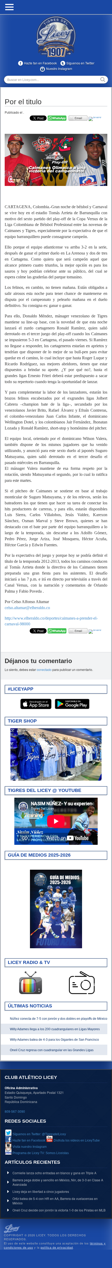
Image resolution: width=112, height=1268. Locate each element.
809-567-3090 (15, 1111)
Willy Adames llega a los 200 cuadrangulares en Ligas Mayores (55, 1029)
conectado (44, 669)
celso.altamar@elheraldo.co (27, 607)
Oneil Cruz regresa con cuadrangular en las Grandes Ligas (52, 1050)
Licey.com (56, 36)
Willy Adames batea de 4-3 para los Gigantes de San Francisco (54, 1039)
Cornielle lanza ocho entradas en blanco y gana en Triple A (54, 1173)
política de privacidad (57, 1247)
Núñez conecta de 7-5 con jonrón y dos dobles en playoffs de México (58, 1019)
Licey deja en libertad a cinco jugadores (41, 1191)
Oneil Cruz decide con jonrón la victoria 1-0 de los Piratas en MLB (59, 1210)
